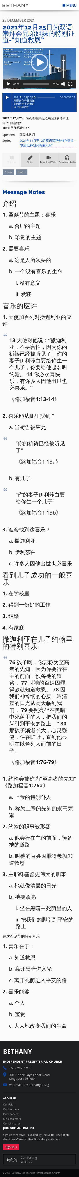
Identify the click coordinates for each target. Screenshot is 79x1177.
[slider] (36, 84)
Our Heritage (11, 1109)
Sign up (10, 1147)
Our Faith (8, 1104)
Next (20, 172)
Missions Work (12, 1119)
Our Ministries (11, 1123)
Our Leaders (10, 1114)
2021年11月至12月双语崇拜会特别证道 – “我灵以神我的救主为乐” (48, 142)
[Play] (8, 84)
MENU (71, 5)
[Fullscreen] (70, 84)
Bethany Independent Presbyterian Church (15, 5)
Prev (9, 172)
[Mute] (63, 84)
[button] (39, 62)
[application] (39, 68)
